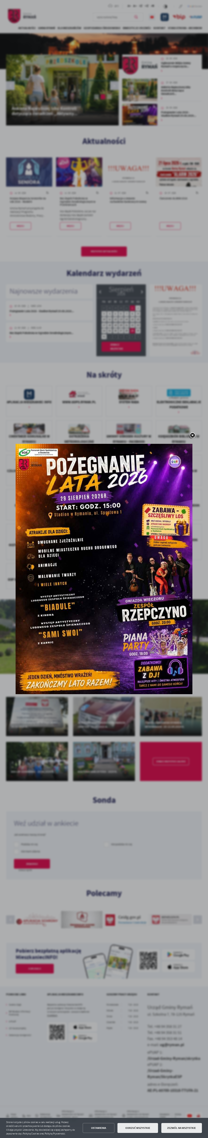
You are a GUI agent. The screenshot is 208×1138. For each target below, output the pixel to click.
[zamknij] (192, 436)
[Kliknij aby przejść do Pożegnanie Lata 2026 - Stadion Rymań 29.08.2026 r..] (104, 569)
